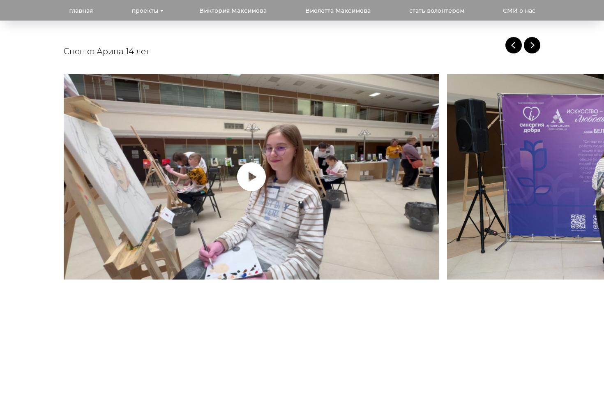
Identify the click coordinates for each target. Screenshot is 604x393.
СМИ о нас (519, 10)
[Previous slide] (513, 45)
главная (81, 10)
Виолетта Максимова (338, 10)
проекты (144, 10)
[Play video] (251, 176)
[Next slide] (532, 45)
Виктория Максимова (233, 10)
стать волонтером (436, 10)
